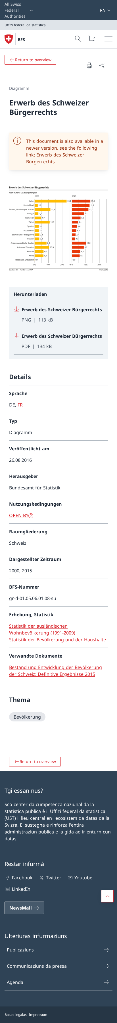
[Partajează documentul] (101, 65)
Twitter (53, 877)
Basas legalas (16, 1014)
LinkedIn (21, 889)
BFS (21, 39)
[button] (107, 896)
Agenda (15, 982)
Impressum (38, 1014)
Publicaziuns (20, 950)
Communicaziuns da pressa (37, 966)
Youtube (83, 877)
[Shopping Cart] (91, 38)
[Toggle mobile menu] (108, 39)
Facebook (22, 877)
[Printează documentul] (89, 65)
